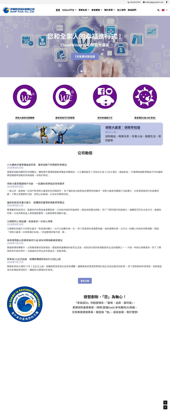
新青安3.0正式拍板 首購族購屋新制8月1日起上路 (34, 259)
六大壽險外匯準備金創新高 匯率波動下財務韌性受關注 (37, 164)
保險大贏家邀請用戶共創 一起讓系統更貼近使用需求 (35, 183)
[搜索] (158, 10)
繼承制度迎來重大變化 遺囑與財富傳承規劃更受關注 (35, 202)
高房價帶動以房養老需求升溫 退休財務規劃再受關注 (35, 240)
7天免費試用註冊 (85, 56)
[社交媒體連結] (166, 2)
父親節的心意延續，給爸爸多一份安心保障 (29, 221)
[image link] (19, 10)
